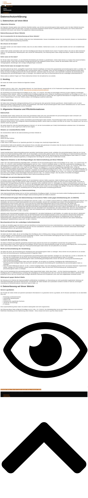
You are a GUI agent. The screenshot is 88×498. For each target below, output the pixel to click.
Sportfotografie (7, 3)
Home (5, 2)
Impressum (6, 395)
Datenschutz (6, 396)
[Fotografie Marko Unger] (7, 6)
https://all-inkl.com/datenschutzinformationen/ (36, 90)
